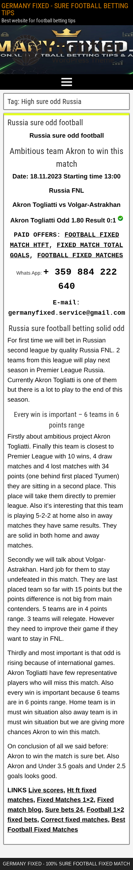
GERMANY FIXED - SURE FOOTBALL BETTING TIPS (64, 9)
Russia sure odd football (45, 122)
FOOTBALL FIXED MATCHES (80, 255)
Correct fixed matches (74, 819)
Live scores (45, 790)
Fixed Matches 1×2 (65, 799)
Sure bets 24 (64, 809)
